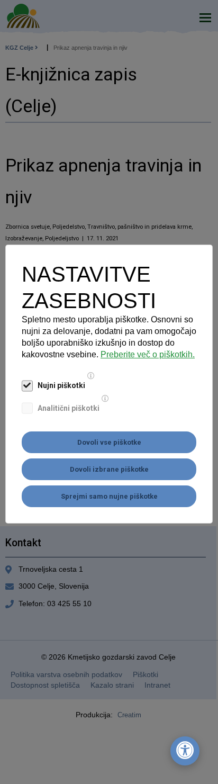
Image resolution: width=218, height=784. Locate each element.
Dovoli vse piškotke (109, 442)
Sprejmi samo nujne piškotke (109, 496)
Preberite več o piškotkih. (148, 354)
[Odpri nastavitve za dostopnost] (184, 750)
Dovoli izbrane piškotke (109, 469)
